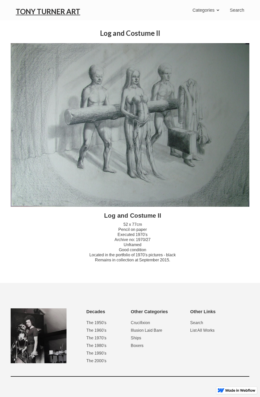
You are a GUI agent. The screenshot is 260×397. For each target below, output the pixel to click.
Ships (136, 338)
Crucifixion (140, 323)
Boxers (137, 345)
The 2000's (96, 361)
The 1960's (96, 330)
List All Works (202, 330)
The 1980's (96, 345)
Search (237, 10)
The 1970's (96, 338)
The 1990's (96, 353)
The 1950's (96, 323)
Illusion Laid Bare (146, 330)
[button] (207, 10)
